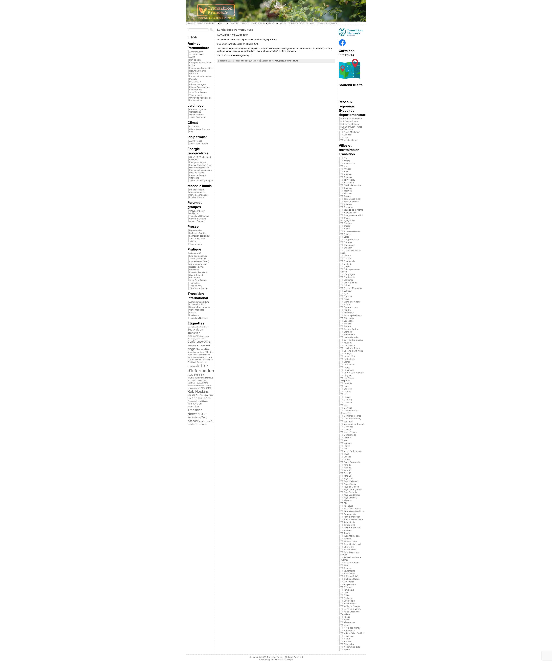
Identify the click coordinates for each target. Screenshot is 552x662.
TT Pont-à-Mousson (350, 516)
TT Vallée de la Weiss (350, 609)
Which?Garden (196, 114)
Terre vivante (195, 95)
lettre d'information (201, 368)
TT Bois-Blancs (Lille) (350, 199)
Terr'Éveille (194, 283)
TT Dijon (344, 293)
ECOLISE (201, 345)
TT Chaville (345, 258)
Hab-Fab (191, 357)
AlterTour (199, 327)
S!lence (192, 241)
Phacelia (193, 79)
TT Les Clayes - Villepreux (348, 379)
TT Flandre (345, 310)
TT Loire (344, 137)
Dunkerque (192, 346)
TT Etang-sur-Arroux (350, 301)
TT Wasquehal (347, 644)
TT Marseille (346, 399)
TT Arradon (345, 169)
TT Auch (344, 171)
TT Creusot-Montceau (351, 288)
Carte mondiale (196, 310)
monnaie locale (200, 380)
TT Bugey (345, 228)
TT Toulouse (346, 598)
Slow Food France (198, 92)
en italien (255, 60)
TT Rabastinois (347, 522)
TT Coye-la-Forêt (348, 282)
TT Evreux (345, 304)
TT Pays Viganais (348, 497)
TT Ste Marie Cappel (350, 579)
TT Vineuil (345, 638)
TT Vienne (345, 625)
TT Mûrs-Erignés (348, 432)
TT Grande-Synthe (349, 329)
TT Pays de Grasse (349, 486)
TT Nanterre (346, 443)
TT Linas (344, 386)
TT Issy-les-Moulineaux (351, 340)
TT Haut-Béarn (347, 334)
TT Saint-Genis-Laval (350, 544)
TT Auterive (345, 174)
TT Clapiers (345, 264)
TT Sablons (345, 538)
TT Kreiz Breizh (347, 345)
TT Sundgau (346, 587)
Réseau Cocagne (197, 84)
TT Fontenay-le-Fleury (351, 315)
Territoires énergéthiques (201, 180)
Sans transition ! (197, 238)
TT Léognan (346, 375)
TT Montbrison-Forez (350, 416)
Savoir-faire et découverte (196, 276)
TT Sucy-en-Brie (348, 584)
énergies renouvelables (197, 424)
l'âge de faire (195, 230)
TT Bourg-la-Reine (349, 212)
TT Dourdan (346, 296)
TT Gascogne (346, 321)
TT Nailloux (345, 437)
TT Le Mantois (347, 370)
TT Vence (344, 619)
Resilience (194, 269)
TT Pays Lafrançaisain (351, 489)
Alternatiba (192, 327)
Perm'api (193, 73)
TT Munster (345, 429)
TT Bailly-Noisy (347, 180)
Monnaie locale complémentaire (197, 190)
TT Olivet (344, 454)
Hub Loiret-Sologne (349, 124)
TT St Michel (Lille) (349, 576)
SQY (211, 395)
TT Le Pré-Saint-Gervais (352, 372)
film (207, 349)
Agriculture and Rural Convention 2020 (199, 303)
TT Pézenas (346, 500)
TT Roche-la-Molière (350, 527)
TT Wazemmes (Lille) (350, 647)
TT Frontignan (347, 318)
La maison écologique (199, 236)
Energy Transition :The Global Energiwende (200, 166)
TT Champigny (347, 245)
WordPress (276, 659)
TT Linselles (346, 389)
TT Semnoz (345, 568)
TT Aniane (345, 160)
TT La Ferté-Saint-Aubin (351, 351)
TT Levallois (346, 383)
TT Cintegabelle (347, 261)
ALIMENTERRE (196, 54)
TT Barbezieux (347, 182)
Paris (205, 382)
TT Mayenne (346, 402)
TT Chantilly (346, 247)
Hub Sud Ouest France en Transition (351, 128)
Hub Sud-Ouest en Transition (200, 358)
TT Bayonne (346, 188)
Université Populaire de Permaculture (200, 99)
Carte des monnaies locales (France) (199, 196)
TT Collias (345, 266)
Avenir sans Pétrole (198, 143)
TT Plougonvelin (348, 514)
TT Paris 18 (345, 473)
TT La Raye (345, 353)
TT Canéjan (345, 234)
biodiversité (194, 336)
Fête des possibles (198, 256)
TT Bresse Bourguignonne (347, 219)
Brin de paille (195, 60)
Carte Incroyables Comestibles (197, 110)
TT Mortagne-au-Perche (352, 424)
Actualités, (280, 60)
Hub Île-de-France (349, 121)
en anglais (245, 60)
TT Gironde (345, 134)
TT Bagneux (346, 177)
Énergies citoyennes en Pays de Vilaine (200, 171)
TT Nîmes (345, 446)
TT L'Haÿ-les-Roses (350, 348)
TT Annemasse (347, 163)
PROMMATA (195, 81)
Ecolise (192, 312)
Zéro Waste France (198, 288)
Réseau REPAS (196, 267)
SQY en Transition (199, 398)
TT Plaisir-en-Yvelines (350, 508)
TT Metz (344, 405)
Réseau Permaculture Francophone (199, 88)
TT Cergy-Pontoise (349, 239)
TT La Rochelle (347, 359)
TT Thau (344, 592)
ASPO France (195, 141)
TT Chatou (345, 255)
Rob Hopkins (198, 391)
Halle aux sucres (201, 357)
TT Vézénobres (347, 622)
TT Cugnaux (346, 291)
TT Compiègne (347, 274)
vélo (199, 418)
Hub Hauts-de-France (351, 118)
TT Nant (344, 440)
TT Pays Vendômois (350, 495)
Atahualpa (288, 659)
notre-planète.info (198, 264)
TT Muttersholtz (348, 435)
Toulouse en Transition (195, 405)
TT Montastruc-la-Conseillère (349, 411)
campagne (205, 336)
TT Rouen (345, 533)
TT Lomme (345, 391)
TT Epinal (344, 299)
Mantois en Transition (196, 376)
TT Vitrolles (345, 641)
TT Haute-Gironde (349, 337)
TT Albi (343, 158)
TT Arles (344, 166)
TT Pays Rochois (348, 492)
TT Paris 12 (345, 465)
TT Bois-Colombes (349, 201)
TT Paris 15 (345, 470)
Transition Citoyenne (199, 216)
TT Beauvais (346, 190)
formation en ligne (196, 352)
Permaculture (291, 60)
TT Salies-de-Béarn (349, 562)
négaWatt (199, 383)
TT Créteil (345, 285)
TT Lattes (345, 367)
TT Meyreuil (346, 408)
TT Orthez (345, 459)
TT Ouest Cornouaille (350, 462)
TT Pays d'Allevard (349, 481)
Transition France (275, 657)
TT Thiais (344, 595)
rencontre (206, 388)
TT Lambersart (347, 364)
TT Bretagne (346, 223)
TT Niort (344, 448)
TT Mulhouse (346, 426)
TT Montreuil (346, 421)
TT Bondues (346, 204)
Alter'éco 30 (195, 253)
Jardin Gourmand (197, 117)
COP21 (207, 341)
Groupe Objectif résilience (197, 212)
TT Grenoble (346, 331)
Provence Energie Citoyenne (197, 176)
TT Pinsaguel (346, 506)
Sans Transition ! (202, 395)
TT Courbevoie (347, 277)
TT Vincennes (346, 636)
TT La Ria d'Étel (347, 356)
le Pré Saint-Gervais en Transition (200, 363)
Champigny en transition (196, 339)
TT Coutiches (346, 280)
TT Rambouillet (347, 525)
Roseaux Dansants (198, 272)
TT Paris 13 (345, 467)
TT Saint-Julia (347, 547)
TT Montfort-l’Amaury (350, 418)
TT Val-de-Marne (348, 140)
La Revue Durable (197, 233)
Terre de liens (195, 285)
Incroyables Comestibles (201, 68)
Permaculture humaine (200, 76)
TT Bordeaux (346, 207)
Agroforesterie (196, 51)
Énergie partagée (197, 162)
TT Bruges (345, 226)
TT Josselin (345, 342)
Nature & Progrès (197, 71)
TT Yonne (345, 649)
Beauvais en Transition (195, 331)
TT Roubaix (345, 530)
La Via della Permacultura (235, 29)
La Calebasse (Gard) (199, 261)
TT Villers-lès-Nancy (350, 628)
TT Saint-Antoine (348, 541)
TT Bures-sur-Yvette (350, 231)
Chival (192, 65)
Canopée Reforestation (200, 62)
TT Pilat (344, 503)
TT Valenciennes (348, 603)
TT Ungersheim (347, 601)
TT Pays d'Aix (346, 478)
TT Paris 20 (345, 476)
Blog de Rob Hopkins (199, 307)
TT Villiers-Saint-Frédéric (352, 633)
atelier (206, 327)
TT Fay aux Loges (349, 307)
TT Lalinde (345, 362)
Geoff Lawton (204, 354)
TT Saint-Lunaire (348, 549)
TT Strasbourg (347, 581)
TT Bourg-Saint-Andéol (351, 215)
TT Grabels (345, 326)
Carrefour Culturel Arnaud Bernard (197, 219)
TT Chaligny (346, 242)
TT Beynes (345, 196)
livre (189, 375)
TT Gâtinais (345, 323)
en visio (201, 349)
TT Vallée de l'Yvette (350, 606)
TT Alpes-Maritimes (350, 132)
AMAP (192, 57)
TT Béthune (345, 193)
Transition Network (198, 318)
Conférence (195, 341)
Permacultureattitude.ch (197, 386)
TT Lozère (345, 397)
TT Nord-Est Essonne (351, 451)
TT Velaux (345, 617)
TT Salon (344, 565)
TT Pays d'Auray (348, 484)
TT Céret (344, 237)
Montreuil (191, 383)
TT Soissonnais (347, 573)
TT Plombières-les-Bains (352, 511)
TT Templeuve (347, 590)
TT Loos (344, 394)
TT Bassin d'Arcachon (350, 185)
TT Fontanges (347, 312)
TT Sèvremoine (347, 571)
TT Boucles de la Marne (351, 210)
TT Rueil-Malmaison (350, 536)
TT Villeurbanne (347, 630)
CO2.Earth (194, 126)
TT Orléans (345, 456)
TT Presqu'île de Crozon (351, 519)
